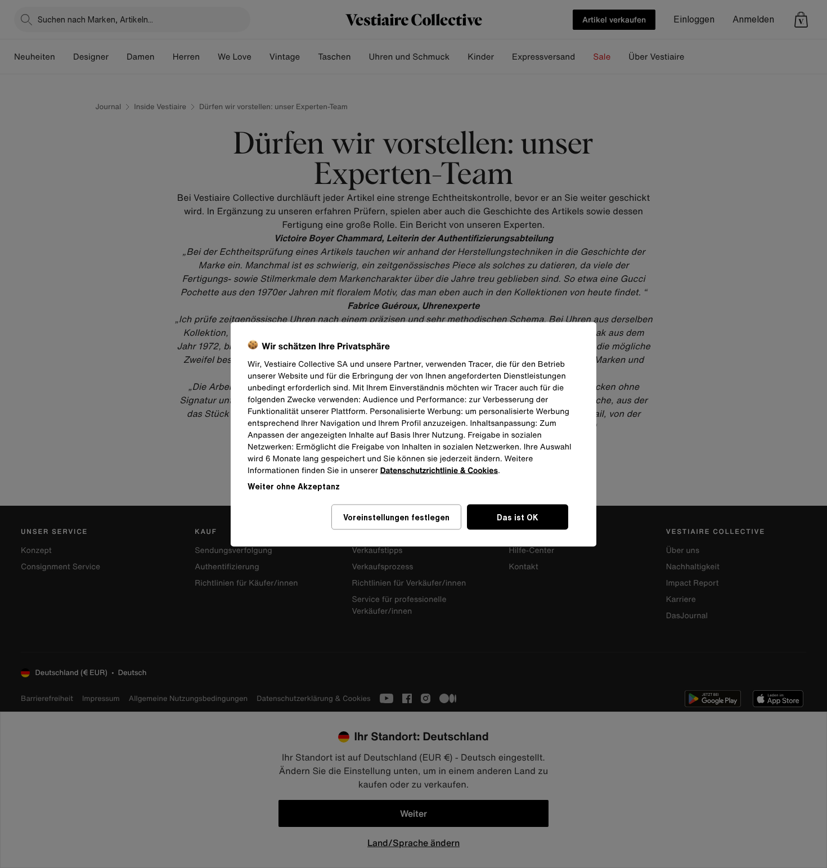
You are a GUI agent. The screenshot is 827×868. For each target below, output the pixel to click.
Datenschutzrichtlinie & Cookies (439, 470)
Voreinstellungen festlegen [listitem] (396, 517)
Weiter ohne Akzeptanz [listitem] (294, 486)
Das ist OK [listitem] (517, 517)
